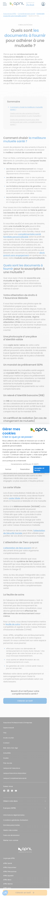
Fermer (8, 469)
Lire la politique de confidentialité (14, 461)
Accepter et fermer (39, 469)
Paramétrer (25, 469)
